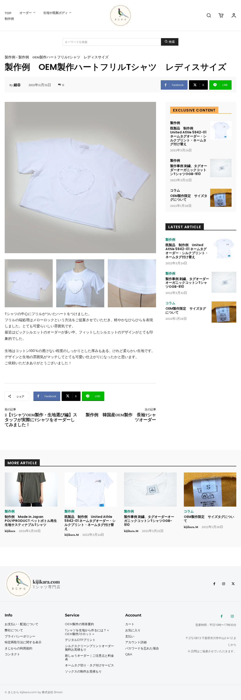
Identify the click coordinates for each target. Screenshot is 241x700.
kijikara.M (71, 534)
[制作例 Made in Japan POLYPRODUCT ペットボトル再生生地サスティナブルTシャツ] (31, 489)
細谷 (17, 85)
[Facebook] (214, 584)
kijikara (10, 531)
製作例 (10, 57)
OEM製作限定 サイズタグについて (188, 197)
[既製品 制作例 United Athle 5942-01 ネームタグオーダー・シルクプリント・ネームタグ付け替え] (221, 130)
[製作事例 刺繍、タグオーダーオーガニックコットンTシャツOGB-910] (221, 168)
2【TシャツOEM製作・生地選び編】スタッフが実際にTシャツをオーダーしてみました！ (41, 419)
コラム (175, 190)
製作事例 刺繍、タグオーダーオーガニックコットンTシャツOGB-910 (188, 170)
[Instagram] (223, 584)
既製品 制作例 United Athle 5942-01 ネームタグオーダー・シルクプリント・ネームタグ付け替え (188, 136)
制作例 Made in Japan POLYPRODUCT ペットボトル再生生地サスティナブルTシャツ (31, 520)
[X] (233, 584)
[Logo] (120, 15)
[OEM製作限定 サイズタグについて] (221, 198)
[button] (208, 15)
